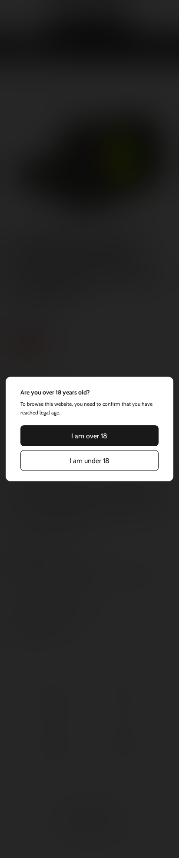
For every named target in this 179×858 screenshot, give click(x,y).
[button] (89, 435)
